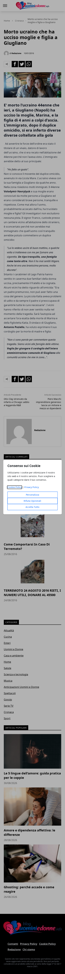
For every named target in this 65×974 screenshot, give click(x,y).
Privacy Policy (31, 487)
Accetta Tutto (32, 506)
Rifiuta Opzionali (32, 500)
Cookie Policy (14, 487)
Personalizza (32, 494)
